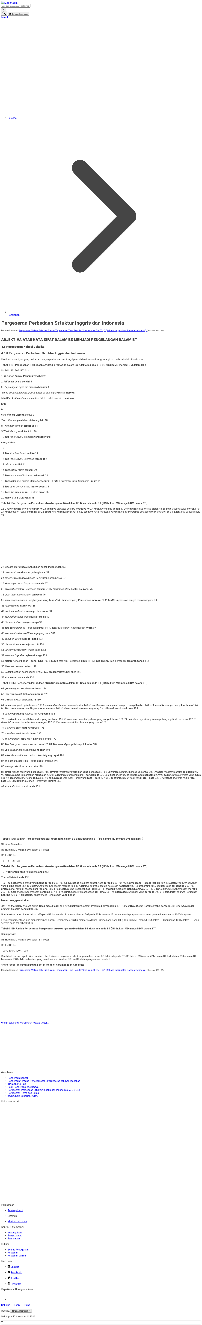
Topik (17, 1305)
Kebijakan (13, 1252)
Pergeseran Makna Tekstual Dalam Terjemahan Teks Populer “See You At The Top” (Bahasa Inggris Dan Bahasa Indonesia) (83, 330)
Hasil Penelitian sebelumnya (23, 1086)
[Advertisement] (14, 66)
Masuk (5, 17)
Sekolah (5, 1305)
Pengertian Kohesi (18, 1077)
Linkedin (14, 1266)
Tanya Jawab (15, 1235)
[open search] (4, 13)
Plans (27, 1305)
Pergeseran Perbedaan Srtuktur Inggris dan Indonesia (44, 1089)
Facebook (16, 1272)
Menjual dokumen (17, 1221)
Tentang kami (15, 1210)
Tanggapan (14, 1238)
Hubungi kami (15, 1232)
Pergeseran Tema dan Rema (23, 1092)
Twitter (15, 1278)
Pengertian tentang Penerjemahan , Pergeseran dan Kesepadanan (44, 1080)
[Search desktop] (3, 9)
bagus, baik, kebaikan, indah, (23, 1095)
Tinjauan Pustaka (17, 1083)
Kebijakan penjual (17, 1255)
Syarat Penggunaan (18, 1249)
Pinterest (16, 1283)
